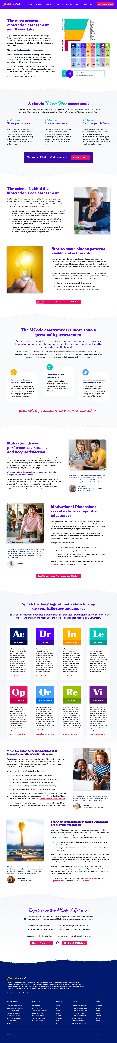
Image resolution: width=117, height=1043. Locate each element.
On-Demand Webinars (78, 1020)
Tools (76, 4)
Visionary (58, 1023)
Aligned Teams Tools (37, 1013)
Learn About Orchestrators (45, 734)
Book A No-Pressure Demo (14, 1018)
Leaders (98, 1008)
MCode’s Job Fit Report (80, 881)
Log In (92, 4)
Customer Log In (11, 1020)
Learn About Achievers (17, 676)
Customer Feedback (37, 1020)
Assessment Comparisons (79, 1023)
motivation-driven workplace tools (52, 798)
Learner (58, 1013)
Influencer (58, 1010)
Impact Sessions (36, 1005)
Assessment (38, 4)
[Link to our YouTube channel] (23, 992)
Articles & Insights (77, 1018)
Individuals (98, 1013)
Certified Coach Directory (79, 1005)
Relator (57, 1020)
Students (98, 1020)
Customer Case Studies (38, 1018)
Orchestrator (59, 1018)
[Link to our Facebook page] (15, 992)
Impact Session (92, 878)
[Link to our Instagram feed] (11, 992)
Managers (69, 4)
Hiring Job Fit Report (37, 1008)
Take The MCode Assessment (15, 1008)
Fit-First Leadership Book (79, 1013)
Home (30, 4)
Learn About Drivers (43, 676)
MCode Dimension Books (13, 1013)
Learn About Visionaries (97, 734)
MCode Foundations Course (79, 1008)
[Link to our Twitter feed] (7, 992)
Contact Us (10, 1023)
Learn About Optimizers (18, 734)
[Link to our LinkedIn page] (19, 992)
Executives (48, 4)
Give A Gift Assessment (13, 1010)
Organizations (99, 1005)
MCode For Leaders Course (79, 1010)
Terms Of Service (97, 1035)
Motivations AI (106, 1035)
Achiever (58, 1005)
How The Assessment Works (14, 1005)
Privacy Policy (87, 1035)
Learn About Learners (97, 676)
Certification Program (38, 1015)
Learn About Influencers (71, 676)
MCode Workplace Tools (13, 1015)
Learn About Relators (70, 734)
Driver (57, 1008)
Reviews (85, 4)
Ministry (98, 1018)
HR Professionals (59, 4)
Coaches (98, 1010)
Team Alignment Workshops (39, 1010)
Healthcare (98, 1015)
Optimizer (58, 1015)
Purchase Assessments (105, 4)
